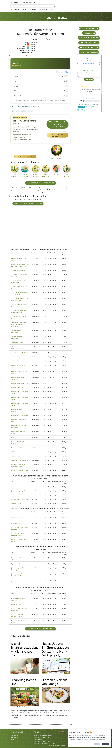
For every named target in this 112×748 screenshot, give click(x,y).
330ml (88, 107)
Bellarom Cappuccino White (19, 383)
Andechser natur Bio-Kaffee (19, 353)
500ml (94, 107)
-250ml (82, 109)
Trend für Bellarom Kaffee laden (28, 203)
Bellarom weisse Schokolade (20, 438)
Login (52, 9)
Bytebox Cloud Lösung (88, 47)
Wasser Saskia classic (18, 495)
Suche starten (89, 33)
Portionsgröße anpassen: (20, 71)
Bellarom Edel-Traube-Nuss (19, 387)
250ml (81, 107)
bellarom (30, 111)
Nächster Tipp (88, 63)
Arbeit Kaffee (15, 361)
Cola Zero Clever (16, 503)
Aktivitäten (41, 9)
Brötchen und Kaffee (17, 448)
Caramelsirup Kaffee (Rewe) (20, 470)
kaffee (23, 111)
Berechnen (89, 79)
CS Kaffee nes (15, 456)
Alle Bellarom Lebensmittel (25, 106)
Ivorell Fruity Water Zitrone (19, 499)
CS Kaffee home (16, 452)
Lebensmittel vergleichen (57, 135)
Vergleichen (33, 9)
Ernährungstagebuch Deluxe (24, 2)
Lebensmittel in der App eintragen (57, 124)
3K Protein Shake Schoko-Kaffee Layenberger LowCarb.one (19, 324)
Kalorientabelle (16, 9)
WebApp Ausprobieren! (88, 28)
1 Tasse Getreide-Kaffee (18, 270)
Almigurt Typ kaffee (17, 342)
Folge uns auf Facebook (88, 38)
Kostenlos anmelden (58, 131)
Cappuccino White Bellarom (19, 460)
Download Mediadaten (89, 42)
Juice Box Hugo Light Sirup (19, 491)
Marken (25, 9)
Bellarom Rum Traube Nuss (19, 415)
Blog (47, 9)
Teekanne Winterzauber (18, 487)
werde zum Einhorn (55, 158)
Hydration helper (16, 523)
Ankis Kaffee (15, 357)
